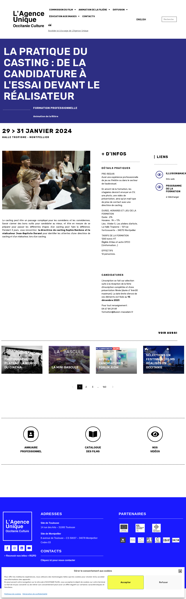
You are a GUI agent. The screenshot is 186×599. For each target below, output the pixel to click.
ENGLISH (141, 19)
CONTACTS (88, 16)
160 (104, 387)
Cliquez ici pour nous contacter (58, 560)
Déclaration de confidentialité (35, 594)
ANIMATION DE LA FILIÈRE (93, 9)
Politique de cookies (12, 594)
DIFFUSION (119, 9)
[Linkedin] (22, 548)
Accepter (126, 582)
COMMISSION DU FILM (61, 9)
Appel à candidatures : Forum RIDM (112, 363)
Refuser (163, 582)
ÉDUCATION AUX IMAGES (63, 16)
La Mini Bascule (65, 367)
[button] (180, 570)
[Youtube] (29, 548)
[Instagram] (14, 548)
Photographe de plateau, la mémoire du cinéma (22, 363)
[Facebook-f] (7, 548)
